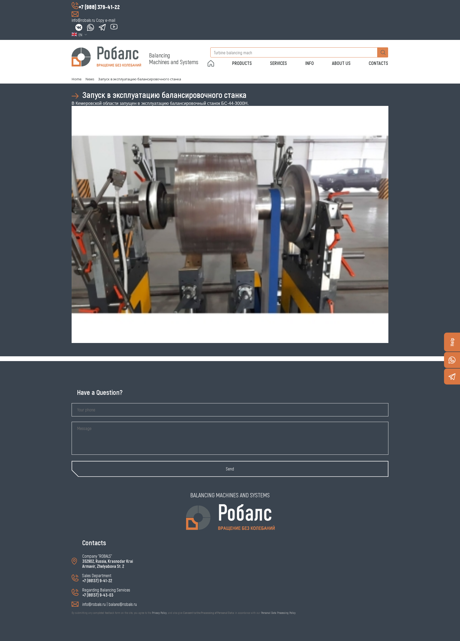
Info (309, 63)
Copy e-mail (105, 20)
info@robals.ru (83, 20)
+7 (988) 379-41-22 (99, 6)
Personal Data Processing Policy (278, 612)
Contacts (378, 63)
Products (242, 63)
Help (452, 342)
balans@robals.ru (123, 604)
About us (341, 63)
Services (278, 63)
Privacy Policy (159, 612)
